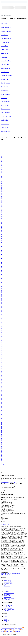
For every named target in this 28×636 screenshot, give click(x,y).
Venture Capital (7, 597)
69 (1, 234)
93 (1, 266)
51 (1, 210)
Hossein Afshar (5, 83)
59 (1, 220)
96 (1, 270)
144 (1, 334)
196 (1, 403)
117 (1, 298)
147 (1, 338)
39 (1, 194)
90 (1, 262)
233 (1, 452)
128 (1, 312)
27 (1, 178)
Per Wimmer (4, 35)
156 (1, 350)
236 (1, 456)
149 (1, 340)
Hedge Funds (18, 628)
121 (1, 303)
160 (1, 355)
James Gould (4, 127)
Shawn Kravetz (5, 109)
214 (1, 427)
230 (1, 448)
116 (1, 296)
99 (1, 274)
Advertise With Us (6, 574)
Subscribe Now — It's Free (8, 482)
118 (1, 299)
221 (1, 436)
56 (1, 216)
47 (1, 204)
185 (1, 388)
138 (1, 326)
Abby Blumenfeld (6, 38)
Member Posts (7, 586)
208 (1, 419)
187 (1, 391)
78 (1, 246)
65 (1, 228)
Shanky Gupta (5, 90)
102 (1, 278)
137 (1, 324)
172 (1, 371)
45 (1, 202)
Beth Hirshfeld (5, 112)
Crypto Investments (15, 629)
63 (1, 226)
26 (1, 176)
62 (1, 224)
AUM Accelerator (8, 608)
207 (1, 418)
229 (1, 447)
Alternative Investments (8, 628)
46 (1, 203)
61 (1, 223)
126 (1, 310)
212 (1, 424)
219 (1, 434)
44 (1, 200)
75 (1, 242)
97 (1, 271)
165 (1, 362)
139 (1, 327)
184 (1, 387)
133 (1, 319)
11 (1, 156)
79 (1, 247)
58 (1, 219)
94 (1, 267)
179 (1, 380)
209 (1, 420)
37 (1, 191)
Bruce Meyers (5, 105)
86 (1, 256)
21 (1, 170)
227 (1, 444)
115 (1, 295)
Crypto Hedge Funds (9, 598)
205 (1, 415)
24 (1, 174)
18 (1, 166)
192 (1, 398)
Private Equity (7, 595)
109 (1, 287)
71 (1, 236)
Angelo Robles (5, 101)
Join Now (3, 464)
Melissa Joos (4, 86)
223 (1, 439)
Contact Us (6, 620)
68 (1, 232)
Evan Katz (4, 98)
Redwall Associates (6, 75)
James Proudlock (6, 61)
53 (1, 212)
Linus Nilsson (5, 124)
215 (1, 428)
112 (1, 291)
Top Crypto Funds (8, 606)
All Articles (6, 591)
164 (1, 360)
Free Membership (15, 573)
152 (1, 344)
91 (1, 263)
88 (1, 259)
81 (1, 250)
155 (1, 348)
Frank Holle (4, 120)
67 (1, 231)
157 (1, 351)
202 (1, 411)
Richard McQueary (6, 116)
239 (1, 460)
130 (1, 315)
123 (1, 306)
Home (2, 15)
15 (1, 162)
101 (1, 276)
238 (1, 459)
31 (1, 183)
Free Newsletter (6, 573)
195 (1, 402)
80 (1, 248)
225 (1, 442)
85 (1, 255)
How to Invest (7, 599)
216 (1, 430)
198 (1, 406)
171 (1, 370)
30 (1, 182)
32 (1, 184)
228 (1, 446)
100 (1, 275)
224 (1, 440)
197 (1, 404)
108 (1, 286)
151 (1, 343)
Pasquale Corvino (6, 68)
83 (1, 252)
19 (1, 167)
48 (1, 206)
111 (1, 290)
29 (1, 180)
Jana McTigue (5, 64)
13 (1, 159)
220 (1, 435)
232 (1, 451)
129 (1, 314)
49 (1, 207)
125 (1, 308)
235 (1, 455)
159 (1, 354)
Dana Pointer (5, 53)
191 (1, 396)
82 (1, 251)
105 (1, 282)
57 (1, 218)
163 (1, 359)
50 (1, 208)
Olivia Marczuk (5, 94)
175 (1, 375)
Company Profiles (8, 582)
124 (1, 307)
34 (1, 187)
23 (1, 172)
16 (1, 163)
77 (1, 244)
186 (1, 390)
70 (1, 235)
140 (1, 328)
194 (1, 400)
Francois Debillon (6, 27)
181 (1, 383)
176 (1, 376)
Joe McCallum (5, 42)
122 (1, 304)
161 (1, 356)
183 (1, 386)
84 (1, 254)
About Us (6, 616)
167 (1, 364)
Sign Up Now (5, 524)
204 (1, 414)
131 (1, 316)
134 (1, 320)
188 (1, 392)
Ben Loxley (4, 57)
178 (1, 379)
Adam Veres (4, 46)
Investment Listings (8, 583)
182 (1, 384)
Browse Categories (6, 2)
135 (1, 322)
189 (1, 394)
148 (1, 339)
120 (1, 302)
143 (1, 332)
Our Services (7, 617)
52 (1, 211)
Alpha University (8, 610)
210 (1, 422)
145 (1, 335)
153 (1, 346)
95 (1, 268)
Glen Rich (4, 23)
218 (1, 432)
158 (1, 352)
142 (1, 331)
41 (1, 196)
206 (1, 416)
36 (1, 190)
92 (1, 264)
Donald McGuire (6, 131)
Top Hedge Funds (8, 605)
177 (1, 378)
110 (1, 288)
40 (1, 195)
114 (1, 294)
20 (1, 168)
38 (1, 192)
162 (1, 358)
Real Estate (17, 631)
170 (1, 368)
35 (1, 188)
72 (1, 238)
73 (1, 239)
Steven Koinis (5, 79)
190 (1, 395)
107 (1, 284)
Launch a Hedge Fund (9, 609)
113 (1, 292)
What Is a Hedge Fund (9, 593)
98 (1, 272)
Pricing (5, 619)
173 (1, 372)
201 (1, 410)
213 (1, 426)
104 (1, 280)
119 (1, 300)
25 (1, 175)
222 (1, 438)
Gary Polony (4, 49)
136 (1, 323)
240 (1, 462)
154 (1, 347)
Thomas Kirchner (6, 31)
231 (1, 450)
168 (1, 366)
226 (1, 443)
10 (1, 155)
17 (1, 164)
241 (1, 463)
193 (1, 399)
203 (1, 412)
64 (1, 227)
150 (1, 342)
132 (1, 318)
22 (1, 171)
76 (1, 243)
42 (1, 198)
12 (1, 158)
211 (1, 423)
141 (1, 330)
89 (1, 260)
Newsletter (6, 621)
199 (1, 407)
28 (1, 179)
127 (1, 311)
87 (1, 258)
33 (1, 186)
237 (1, 458)
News (5, 584)
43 (1, 199)
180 (1, 382)
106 (1, 283)
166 (1, 363)
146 (1, 336)
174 (1, 374)
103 (1, 279)
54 (1, 214)
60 (1, 222)
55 (1, 215)
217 (1, 431)
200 (1, 408)
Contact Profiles (7, 580)
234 (1, 454)
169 (1, 367)
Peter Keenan (5, 72)
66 (1, 230)
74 (1, 240)
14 (1, 160)
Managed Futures (8, 594)
